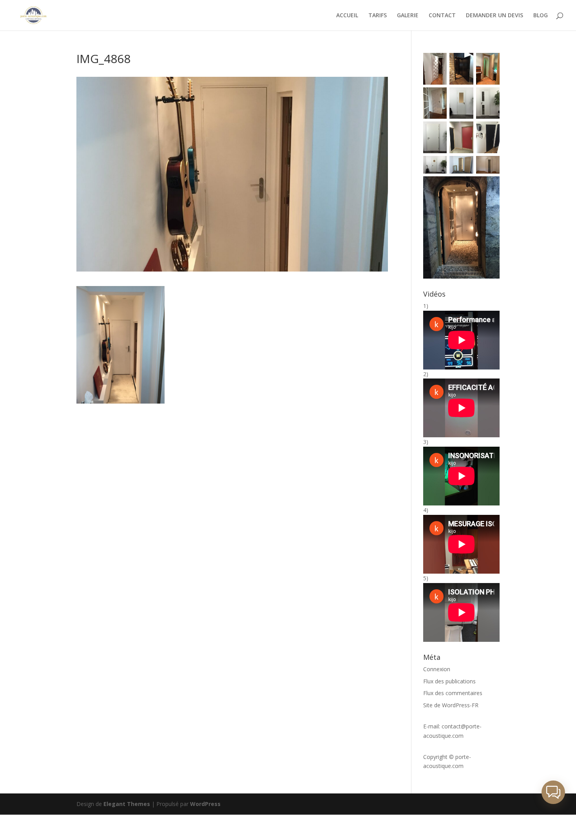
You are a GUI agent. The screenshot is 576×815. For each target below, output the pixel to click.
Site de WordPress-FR (450, 705)
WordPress (205, 804)
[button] (553, 792)
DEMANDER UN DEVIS (494, 16)
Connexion (436, 669)
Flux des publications (449, 681)
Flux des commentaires (452, 693)
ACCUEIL (347, 16)
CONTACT (442, 16)
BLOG (540, 16)
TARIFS (377, 16)
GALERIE (407, 16)
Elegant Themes (126, 804)
